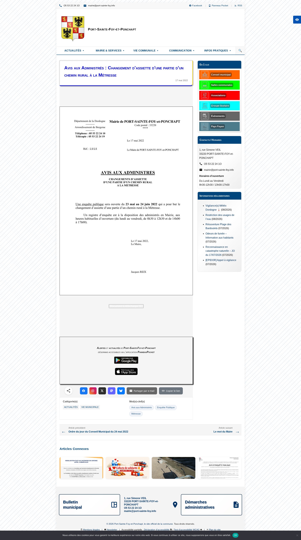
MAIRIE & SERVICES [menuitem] (110, 50)
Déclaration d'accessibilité (157, 529)
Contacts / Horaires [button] (210, 140)
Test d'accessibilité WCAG (187, 529)
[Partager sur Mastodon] (111, 390)
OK (235, 535)
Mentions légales (91, 529)
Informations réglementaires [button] (215, 195)
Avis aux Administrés (141, 407)
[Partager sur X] (102, 390)
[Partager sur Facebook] (83, 390)
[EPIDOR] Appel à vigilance (221, 260)
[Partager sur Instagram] (93, 390)
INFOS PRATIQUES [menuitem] (217, 50)
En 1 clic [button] (204, 64)
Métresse (136, 414)
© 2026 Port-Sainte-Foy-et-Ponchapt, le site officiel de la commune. (140, 524)
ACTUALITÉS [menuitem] (74, 50)
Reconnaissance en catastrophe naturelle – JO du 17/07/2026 (220, 251)
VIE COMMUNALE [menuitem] (145, 50)
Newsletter (112, 529)
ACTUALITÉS (71, 407)
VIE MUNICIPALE (90, 407)
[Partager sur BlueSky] (121, 390)
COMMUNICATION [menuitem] (182, 50)
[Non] (297, 535)
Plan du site (215, 529)
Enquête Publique (166, 407)
